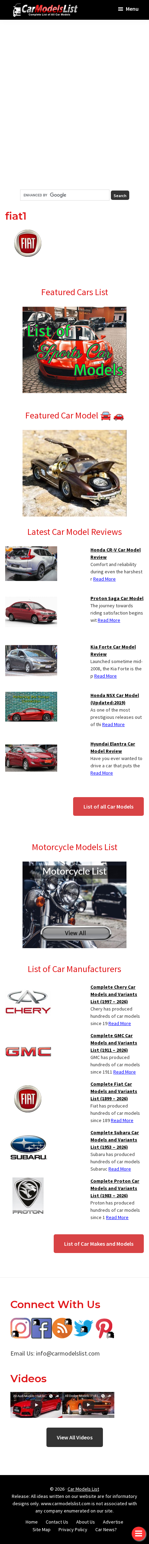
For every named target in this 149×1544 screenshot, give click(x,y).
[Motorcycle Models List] (74, 865)
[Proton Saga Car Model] (31, 598)
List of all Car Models (108, 806)
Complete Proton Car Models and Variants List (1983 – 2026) (114, 1188)
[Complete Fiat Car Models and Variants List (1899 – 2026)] (28, 1084)
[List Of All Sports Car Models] (74, 310)
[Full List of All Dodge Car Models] (36, 1397)
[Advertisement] (74, 104)
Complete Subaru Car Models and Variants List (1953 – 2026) (114, 1139)
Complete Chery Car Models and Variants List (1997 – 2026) (113, 994)
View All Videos (75, 1437)
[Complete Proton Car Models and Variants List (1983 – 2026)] (28, 1181)
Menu (132, 8)
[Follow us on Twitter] (83, 1323)
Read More (104, 579)
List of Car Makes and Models (98, 1243)
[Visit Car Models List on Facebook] (41, 1323)
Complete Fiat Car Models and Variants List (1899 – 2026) (113, 1091)
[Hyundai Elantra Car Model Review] (31, 744)
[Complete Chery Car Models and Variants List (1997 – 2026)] (28, 987)
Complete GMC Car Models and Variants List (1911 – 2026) (113, 1042)
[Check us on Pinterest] (104, 1323)
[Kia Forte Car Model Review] (31, 647)
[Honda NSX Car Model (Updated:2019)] (31, 695)
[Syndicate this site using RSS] (62, 1323)
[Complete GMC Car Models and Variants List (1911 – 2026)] (28, 1036)
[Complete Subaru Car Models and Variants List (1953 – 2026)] (28, 1133)
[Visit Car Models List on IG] (20, 1323)
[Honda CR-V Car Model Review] (31, 550)
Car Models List (83, 1489)
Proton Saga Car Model (116, 598)
